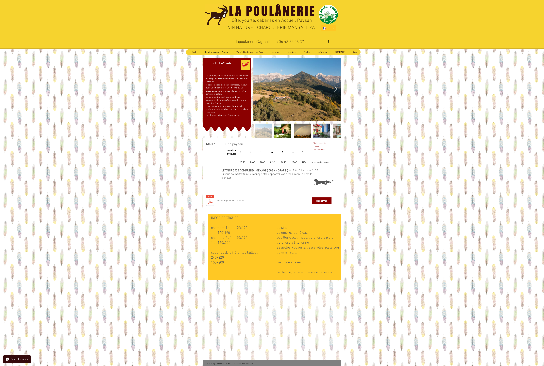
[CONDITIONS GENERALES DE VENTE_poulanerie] (210, 200)
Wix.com (249, 363)
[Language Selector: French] (328, 28)
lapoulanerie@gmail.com (257, 41)
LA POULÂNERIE (272, 11)
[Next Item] (335, 89)
